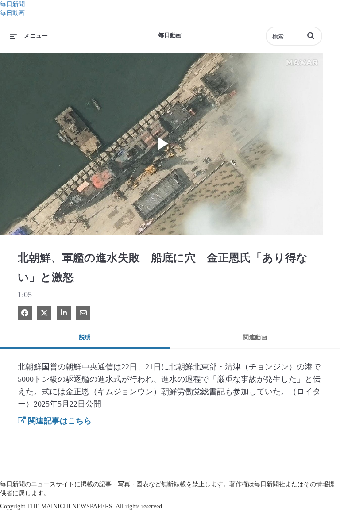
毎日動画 (12, 13)
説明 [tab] (85, 337)
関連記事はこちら (59, 420)
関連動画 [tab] (255, 337)
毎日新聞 (12, 4)
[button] (311, 35)
